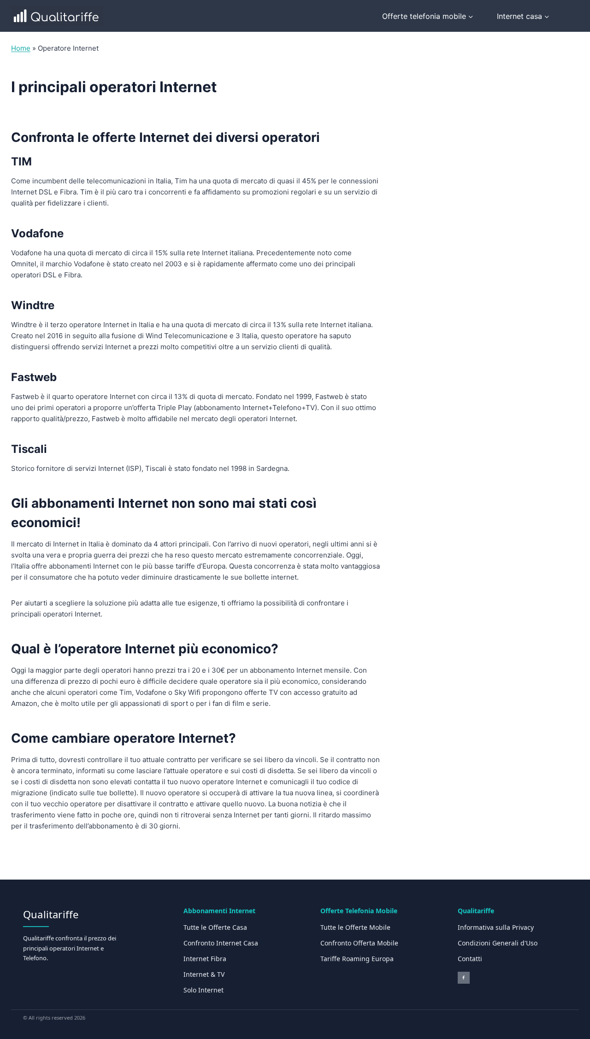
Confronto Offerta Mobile (359, 943)
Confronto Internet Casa (220, 943)
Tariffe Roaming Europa (357, 958)
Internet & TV (203, 974)
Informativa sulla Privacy (496, 927)
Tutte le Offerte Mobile (355, 927)
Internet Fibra (204, 958)
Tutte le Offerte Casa (215, 927)
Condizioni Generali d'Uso (497, 943)
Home (20, 48)
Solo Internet (203, 990)
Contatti (470, 958)
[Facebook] (464, 978)
